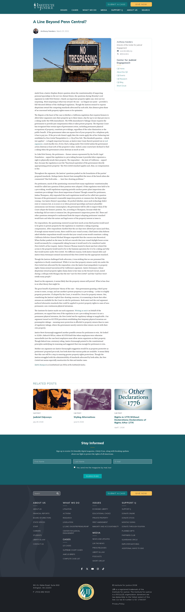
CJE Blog (120, 82)
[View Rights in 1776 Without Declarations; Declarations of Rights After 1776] (133, 399)
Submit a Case (116, 4)
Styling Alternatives (84, 417)
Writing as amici (81, 310)
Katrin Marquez (40, 364)
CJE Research (122, 79)
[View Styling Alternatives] (92, 399)
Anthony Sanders (48, 31)
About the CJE (122, 72)
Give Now (141, 4)
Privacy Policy (118, 604)
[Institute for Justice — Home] (43, 6)
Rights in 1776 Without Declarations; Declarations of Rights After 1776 (130, 420)
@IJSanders (124, 54)
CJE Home (120, 68)
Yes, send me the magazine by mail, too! (94, 467)
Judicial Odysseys (42, 417)
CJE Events (121, 75)
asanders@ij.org (126, 51)
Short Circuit (121, 86)
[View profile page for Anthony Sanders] (35, 31)
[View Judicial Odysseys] (52, 399)
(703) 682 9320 (42, 592)
